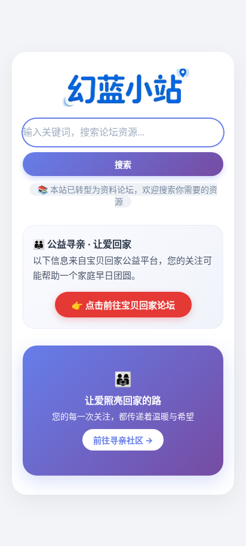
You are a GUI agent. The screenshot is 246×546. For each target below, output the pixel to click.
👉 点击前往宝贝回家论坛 (123, 305)
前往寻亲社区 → (123, 440)
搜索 (123, 164)
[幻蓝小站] (123, 89)
